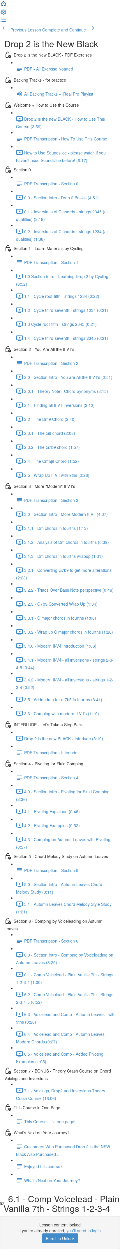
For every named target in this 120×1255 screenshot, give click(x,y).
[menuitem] (3, 13)
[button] (3, 5)
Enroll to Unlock (60, 1238)
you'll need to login (83, 1230)
